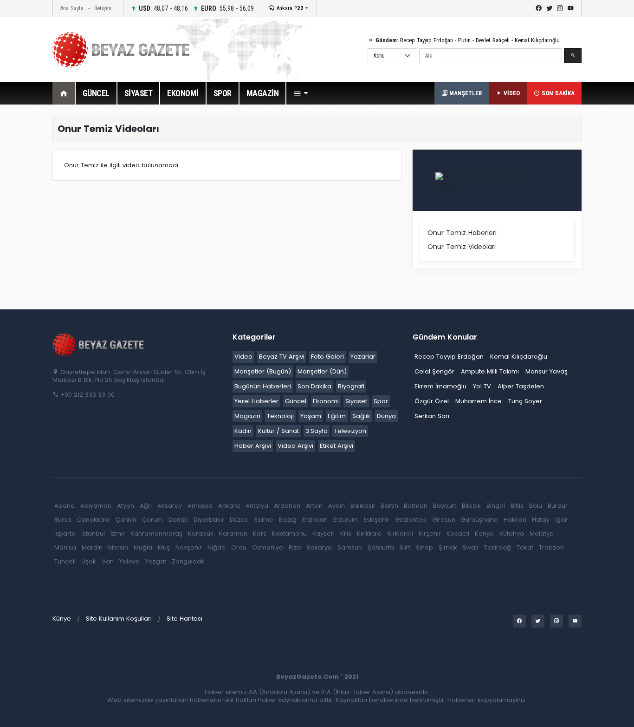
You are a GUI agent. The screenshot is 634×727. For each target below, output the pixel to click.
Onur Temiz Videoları (461, 246)
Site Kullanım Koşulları (119, 618)
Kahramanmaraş (156, 533)
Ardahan (287, 505)
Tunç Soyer (525, 401)
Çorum (152, 519)
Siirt (405, 547)
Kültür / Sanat (278, 430)
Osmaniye (267, 547)
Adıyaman (95, 505)
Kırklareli (400, 533)
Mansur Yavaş (546, 371)
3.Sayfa (316, 430)
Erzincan (315, 519)
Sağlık (361, 416)
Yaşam (310, 416)
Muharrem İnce (478, 401)
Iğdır (562, 519)
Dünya (386, 416)
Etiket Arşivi (336, 445)
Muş (164, 547)
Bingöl (495, 505)
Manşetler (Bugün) (262, 371)
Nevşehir (188, 547)
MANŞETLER (464, 93)
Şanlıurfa (381, 547)
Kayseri (323, 533)
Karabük (200, 533)
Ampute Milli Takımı (490, 371)
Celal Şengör (434, 371)
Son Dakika (314, 386)
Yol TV (482, 386)
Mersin (118, 547)
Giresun (443, 519)
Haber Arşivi (252, 445)
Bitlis (517, 505)
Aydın (336, 505)
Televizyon (350, 430)
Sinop (424, 547)
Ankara (289, 8)
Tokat (525, 547)
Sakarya (319, 547)
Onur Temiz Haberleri (462, 232)
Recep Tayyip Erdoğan (426, 40)
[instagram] (559, 8)
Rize (295, 547)
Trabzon (551, 547)
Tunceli (65, 561)
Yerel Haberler (256, 401)
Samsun (349, 547)
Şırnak (448, 547)
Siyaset (356, 401)
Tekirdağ (497, 547)
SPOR (222, 93)
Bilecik (471, 505)
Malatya (542, 533)
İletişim (102, 8)
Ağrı (146, 505)
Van (108, 561)
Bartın (389, 505)
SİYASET (138, 93)
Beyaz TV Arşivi (281, 356)
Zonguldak (188, 561)
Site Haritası (184, 618)
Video (243, 356)
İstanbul (93, 533)
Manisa (65, 547)
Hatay (541, 519)
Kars (259, 533)
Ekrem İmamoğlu (440, 386)
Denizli (178, 519)
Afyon (125, 505)
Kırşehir (430, 533)
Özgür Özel (431, 401)
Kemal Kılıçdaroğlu (537, 40)
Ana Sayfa (72, 8)
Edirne (263, 519)
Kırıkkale (369, 533)
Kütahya (511, 533)
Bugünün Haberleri (262, 386)
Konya (484, 533)
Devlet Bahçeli (493, 40)
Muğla (143, 547)
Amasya (200, 505)
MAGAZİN (262, 93)
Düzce (239, 519)
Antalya (257, 505)
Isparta (65, 533)
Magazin (247, 416)
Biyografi (351, 386)
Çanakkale (93, 519)
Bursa (62, 519)
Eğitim (337, 416)
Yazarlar (362, 356)
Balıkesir (362, 505)
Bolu (535, 505)
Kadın (243, 430)
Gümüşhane (479, 519)
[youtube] (570, 8)
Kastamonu (289, 533)
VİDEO (511, 93)
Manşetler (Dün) (322, 371)
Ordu (238, 547)
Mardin (92, 547)
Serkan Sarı (431, 416)
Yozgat (155, 561)
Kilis (345, 533)
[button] (300, 93)
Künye (61, 618)
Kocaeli (457, 533)
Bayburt (444, 505)
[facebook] (538, 8)
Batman (415, 505)
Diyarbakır (209, 519)
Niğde (216, 547)
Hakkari (515, 519)
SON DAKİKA (557, 93)
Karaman (233, 533)
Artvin (314, 505)
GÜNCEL (96, 93)
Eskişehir (376, 519)
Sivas (471, 547)
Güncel (295, 401)
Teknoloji (280, 416)
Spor (381, 401)
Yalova (129, 561)
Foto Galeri (327, 356)
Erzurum (345, 519)
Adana (64, 505)
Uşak (88, 561)
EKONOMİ (183, 93)
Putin (464, 40)
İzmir (117, 533)
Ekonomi (326, 401)
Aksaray (169, 505)
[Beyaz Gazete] (98, 344)
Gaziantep (411, 519)
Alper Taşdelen (521, 386)
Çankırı (126, 519)
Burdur (558, 505)
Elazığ (288, 519)
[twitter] (549, 8)
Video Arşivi (295, 445)
